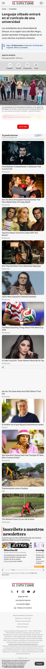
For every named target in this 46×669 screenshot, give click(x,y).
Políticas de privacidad (23, 621)
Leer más (23, 127)
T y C (22, 573)
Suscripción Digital (23, 604)
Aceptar (39, 664)
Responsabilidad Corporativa (23, 615)
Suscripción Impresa (23, 600)
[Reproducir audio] (5, 131)
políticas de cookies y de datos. (14, 667)
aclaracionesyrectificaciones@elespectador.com (23, 644)
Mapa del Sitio (23, 597)
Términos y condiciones (23, 618)
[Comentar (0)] (27, 65)
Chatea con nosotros (24, 608)
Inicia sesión (8, 561)
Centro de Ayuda (23, 624)
